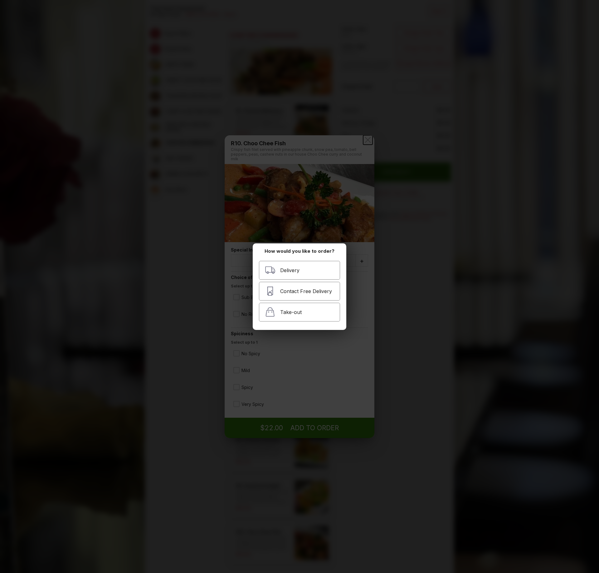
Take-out (291, 312)
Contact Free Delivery (306, 291)
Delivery (290, 270)
